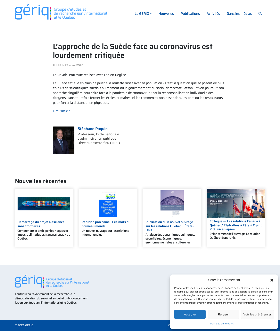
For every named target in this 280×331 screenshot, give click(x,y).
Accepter (190, 314)
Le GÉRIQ (142, 13)
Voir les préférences (257, 314)
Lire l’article (61, 110)
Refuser (223, 314)
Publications (190, 13)
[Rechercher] (260, 13)
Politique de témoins (222, 323)
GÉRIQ (29, 325)
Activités (213, 13)
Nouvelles (166, 13)
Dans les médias (239, 13)
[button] (272, 280)
